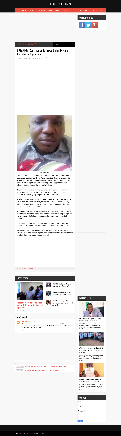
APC (18, 10)
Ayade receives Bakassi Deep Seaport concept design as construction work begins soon (30, 305)
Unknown (24, 321)
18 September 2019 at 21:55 (34, 321)
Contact (93, 10)
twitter (88, 25)
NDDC (50, 10)
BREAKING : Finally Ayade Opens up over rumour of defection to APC (61, 285)
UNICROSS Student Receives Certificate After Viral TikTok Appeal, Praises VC (90, 380)
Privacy (101, 10)
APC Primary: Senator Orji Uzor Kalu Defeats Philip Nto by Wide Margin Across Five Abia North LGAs (91, 350)
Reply (22, 330)
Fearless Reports (60, 4)
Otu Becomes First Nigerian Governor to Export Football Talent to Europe (90, 320)
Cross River (32, 10)
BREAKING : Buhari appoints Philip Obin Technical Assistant (42, 370)
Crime (24, 10)
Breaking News (31, 44)
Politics (65, 10)
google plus (95, 25)
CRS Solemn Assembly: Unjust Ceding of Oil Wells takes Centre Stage (45, 366)
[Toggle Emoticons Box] (16, 363)
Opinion (57, 10)
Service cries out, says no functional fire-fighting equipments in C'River (62, 293)
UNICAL (72, 10)
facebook (82, 25)
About (86, 10)
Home (80, 10)
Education (42, 10)
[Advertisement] (45, 28)
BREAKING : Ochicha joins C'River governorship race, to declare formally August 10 (62, 303)
